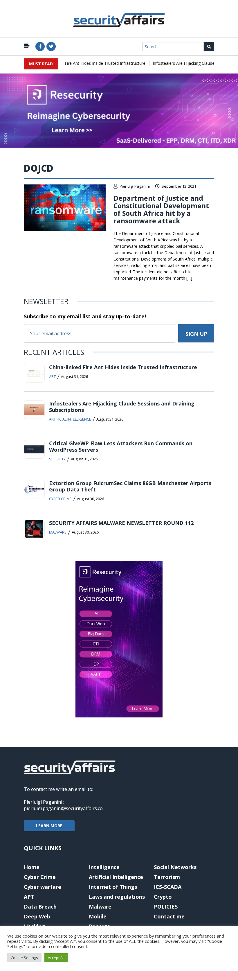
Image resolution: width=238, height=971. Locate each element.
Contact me (169, 916)
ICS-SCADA (167, 886)
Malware (57, 532)
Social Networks (175, 867)
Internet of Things (113, 886)
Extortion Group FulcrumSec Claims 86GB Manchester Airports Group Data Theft (130, 486)
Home (31, 867)
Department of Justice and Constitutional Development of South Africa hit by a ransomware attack (161, 209)
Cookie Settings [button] (24, 957)
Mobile (98, 916)
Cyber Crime (60, 498)
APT (52, 376)
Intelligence (104, 867)
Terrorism (167, 876)
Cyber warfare (42, 886)
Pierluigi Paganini (135, 186)
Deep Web (37, 916)
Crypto (163, 896)
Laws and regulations (117, 896)
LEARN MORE (49, 825)
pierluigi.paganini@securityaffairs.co (63, 808)
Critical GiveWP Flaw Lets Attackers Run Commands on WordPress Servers (120, 446)
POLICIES (166, 906)
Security (57, 459)
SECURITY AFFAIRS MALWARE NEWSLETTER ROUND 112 (121, 522)
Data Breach (40, 906)
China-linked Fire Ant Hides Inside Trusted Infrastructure (86, 63)
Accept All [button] (56, 957)
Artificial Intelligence (70, 419)
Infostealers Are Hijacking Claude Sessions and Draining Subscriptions (121, 406)
